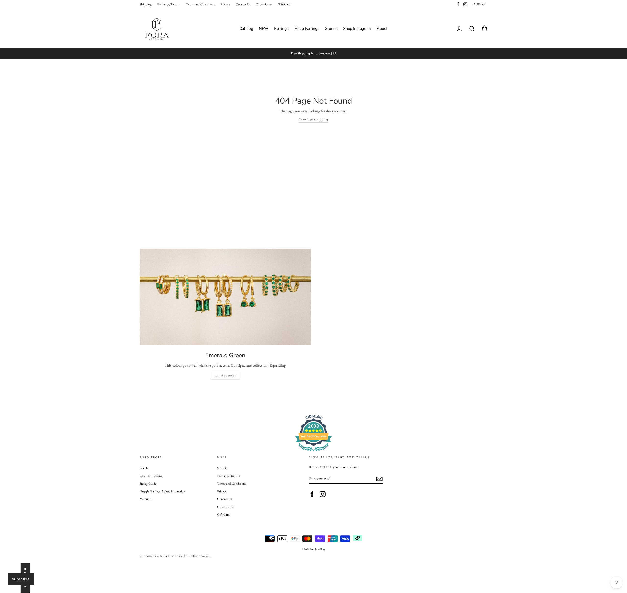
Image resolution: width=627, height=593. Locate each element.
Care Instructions (151, 476)
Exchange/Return (168, 4)
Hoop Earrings (306, 28)
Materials (145, 499)
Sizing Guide (148, 483)
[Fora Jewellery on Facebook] (312, 494)
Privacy (225, 4)
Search (144, 468)
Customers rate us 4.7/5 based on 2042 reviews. (175, 555)
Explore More (225, 375)
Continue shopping (313, 119)
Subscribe (21, 579)
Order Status (264, 4)
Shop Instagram (357, 28)
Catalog (246, 28)
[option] (313, 53)
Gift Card (284, 4)
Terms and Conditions (200, 4)
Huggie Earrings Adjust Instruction (162, 491)
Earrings (281, 28)
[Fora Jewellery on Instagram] (323, 494)
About (382, 28)
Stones (331, 28)
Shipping (146, 4)
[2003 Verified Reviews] (313, 452)
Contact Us (243, 4)
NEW (263, 28)
